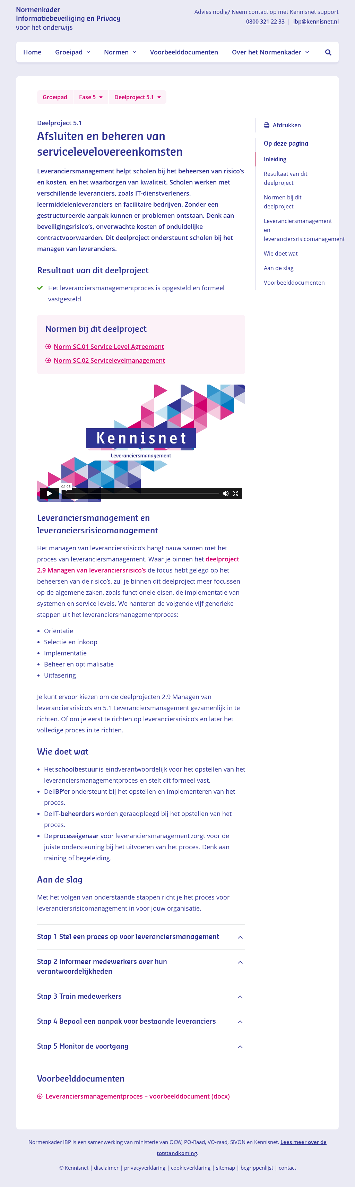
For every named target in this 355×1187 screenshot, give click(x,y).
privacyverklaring (144, 1167)
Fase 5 (87, 97)
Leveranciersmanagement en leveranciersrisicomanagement (291, 230)
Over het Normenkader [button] (266, 52)
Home (32, 52)
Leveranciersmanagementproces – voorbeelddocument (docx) (137, 1096)
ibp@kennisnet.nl (316, 21)
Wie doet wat (281, 253)
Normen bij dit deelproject (283, 201)
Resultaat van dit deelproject (286, 178)
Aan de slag (279, 268)
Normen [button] (116, 52)
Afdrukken (287, 125)
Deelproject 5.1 (134, 97)
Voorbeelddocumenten (184, 52)
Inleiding (275, 159)
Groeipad (55, 97)
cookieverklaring (190, 1167)
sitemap (225, 1167)
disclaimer (106, 1167)
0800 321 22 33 (265, 21)
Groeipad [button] (69, 52)
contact (287, 1167)
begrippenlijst (257, 1167)
